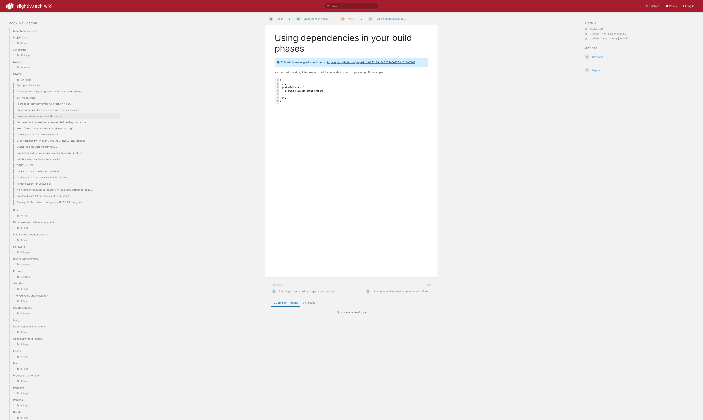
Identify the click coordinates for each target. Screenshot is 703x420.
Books (673, 6)
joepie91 (622, 33)
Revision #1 (596, 29)
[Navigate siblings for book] (289, 18)
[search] (351, 6)
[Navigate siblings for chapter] (334, 18)
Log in (690, 6)
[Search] (328, 6)
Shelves (654, 6)
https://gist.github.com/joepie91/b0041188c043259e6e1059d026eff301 (371, 62)
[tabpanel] (351, 312)
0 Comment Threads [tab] (286, 302)
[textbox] (353, 91)
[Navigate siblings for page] (361, 18)
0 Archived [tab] (308, 302)
